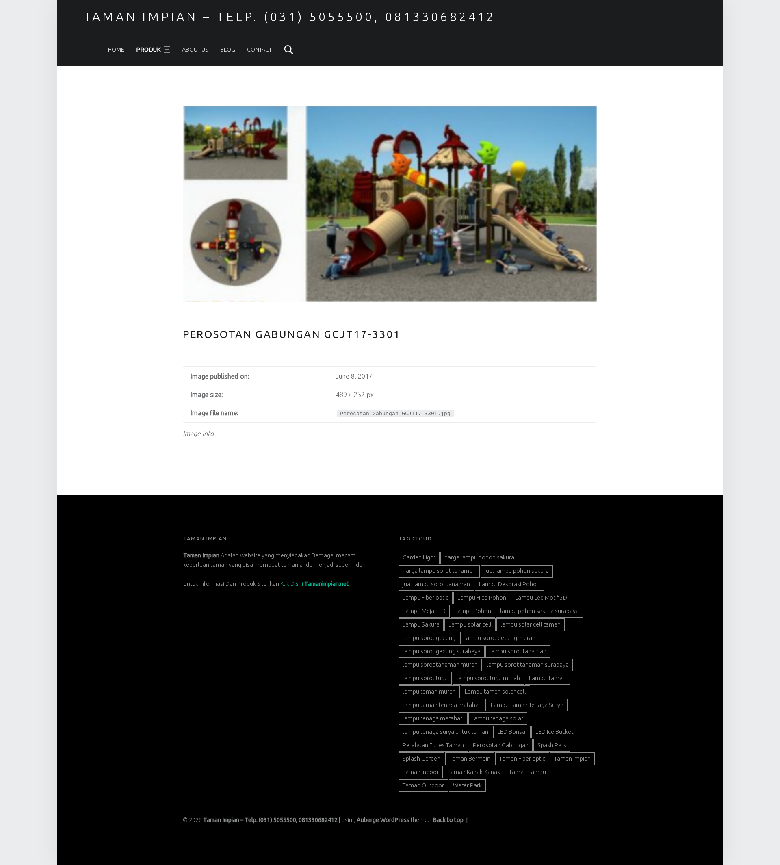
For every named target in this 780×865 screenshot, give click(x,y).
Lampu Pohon (473, 611)
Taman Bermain (469, 758)
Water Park (467, 785)
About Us (195, 49)
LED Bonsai (511, 731)
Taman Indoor (421, 772)
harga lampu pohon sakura (479, 557)
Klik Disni (314, 584)
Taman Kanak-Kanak (474, 772)
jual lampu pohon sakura (517, 571)
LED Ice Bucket (554, 731)
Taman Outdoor (423, 785)
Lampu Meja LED (424, 611)
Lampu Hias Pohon (481, 597)
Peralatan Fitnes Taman (433, 745)
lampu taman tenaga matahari (442, 705)
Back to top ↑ (451, 820)
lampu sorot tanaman (518, 651)
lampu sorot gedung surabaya (442, 651)
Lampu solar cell (470, 624)
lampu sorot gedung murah (499, 638)
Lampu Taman (547, 678)
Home (116, 49)
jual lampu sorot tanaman (436, 584)
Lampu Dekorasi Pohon (509, 584)
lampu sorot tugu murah (488, 678)
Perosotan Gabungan (501, 745)
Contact (259, 49)
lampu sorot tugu (425, 678)
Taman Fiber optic (522, 758)
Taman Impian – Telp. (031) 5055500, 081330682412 (290, 17)
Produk (148, 49)
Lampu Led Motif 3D (541, 597)
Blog (227, 49)
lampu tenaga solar (497, 718)
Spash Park (551, 745)
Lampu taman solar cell (495, 691)
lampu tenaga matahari (433, 718)
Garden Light (419, 557)
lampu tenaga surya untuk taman (445, 731)
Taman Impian (572, 758)
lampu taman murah (429, 691)
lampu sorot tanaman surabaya (528, 664)
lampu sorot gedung (429, 638)
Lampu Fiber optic (425, 597)
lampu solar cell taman (530, 624)
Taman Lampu (527, 772)
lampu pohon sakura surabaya (539, 611)
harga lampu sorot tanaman (439, 571)
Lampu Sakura (421, 624)
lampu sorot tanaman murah (440, 664)
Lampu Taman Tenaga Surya (527, 705)
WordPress (395, 820)
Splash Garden (421, 758)
